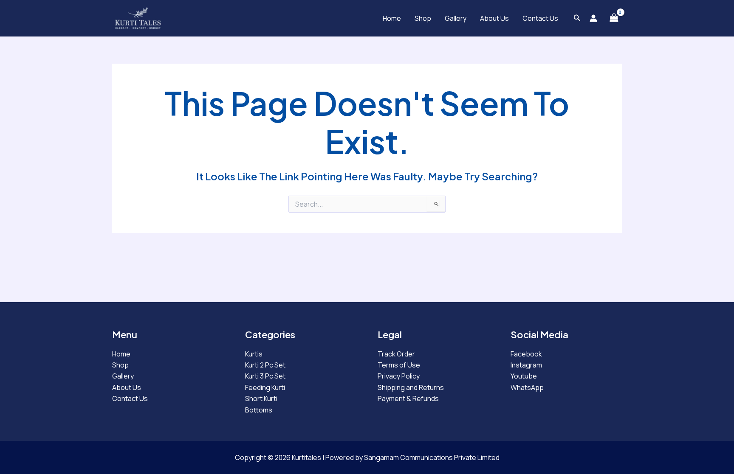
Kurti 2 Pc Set (265, 365)
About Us (494, 18)
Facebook (526, 354)
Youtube (524, 376)
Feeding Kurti (265, 387)
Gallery (455, 18)
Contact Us (540, 18)
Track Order (396, 354)
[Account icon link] (593, 18)
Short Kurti (261, 398)
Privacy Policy (399, 376)
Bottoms (258, 410)
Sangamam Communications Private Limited (432, 457)
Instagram (526, 365)
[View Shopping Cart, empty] (614, 18)
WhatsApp (527, 387)
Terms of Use (399, 365)
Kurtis (254, 354)
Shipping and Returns (411, 387)
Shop (423, 18)
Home (392, 18)
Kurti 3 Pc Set (265, 376)
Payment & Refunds (408, 398)
